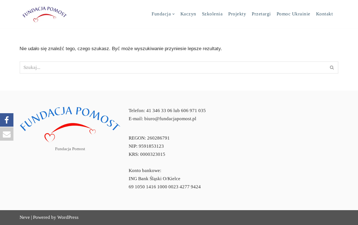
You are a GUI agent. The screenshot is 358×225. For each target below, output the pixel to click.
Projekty (237, 14)
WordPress (68, 217)
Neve (25, 217)
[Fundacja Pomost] (45, 14)
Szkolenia (212, 14)
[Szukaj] (332, 67)
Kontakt (324, 14)
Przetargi (261, 14)
